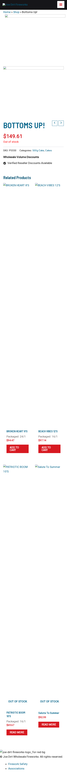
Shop (16, 12)
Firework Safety (17, 764)
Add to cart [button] (14, 449)
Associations (16, 768)
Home (7, 12)
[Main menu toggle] (60, 4)
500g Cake (38, 150)
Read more (17, 732)
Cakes (48, 150)
